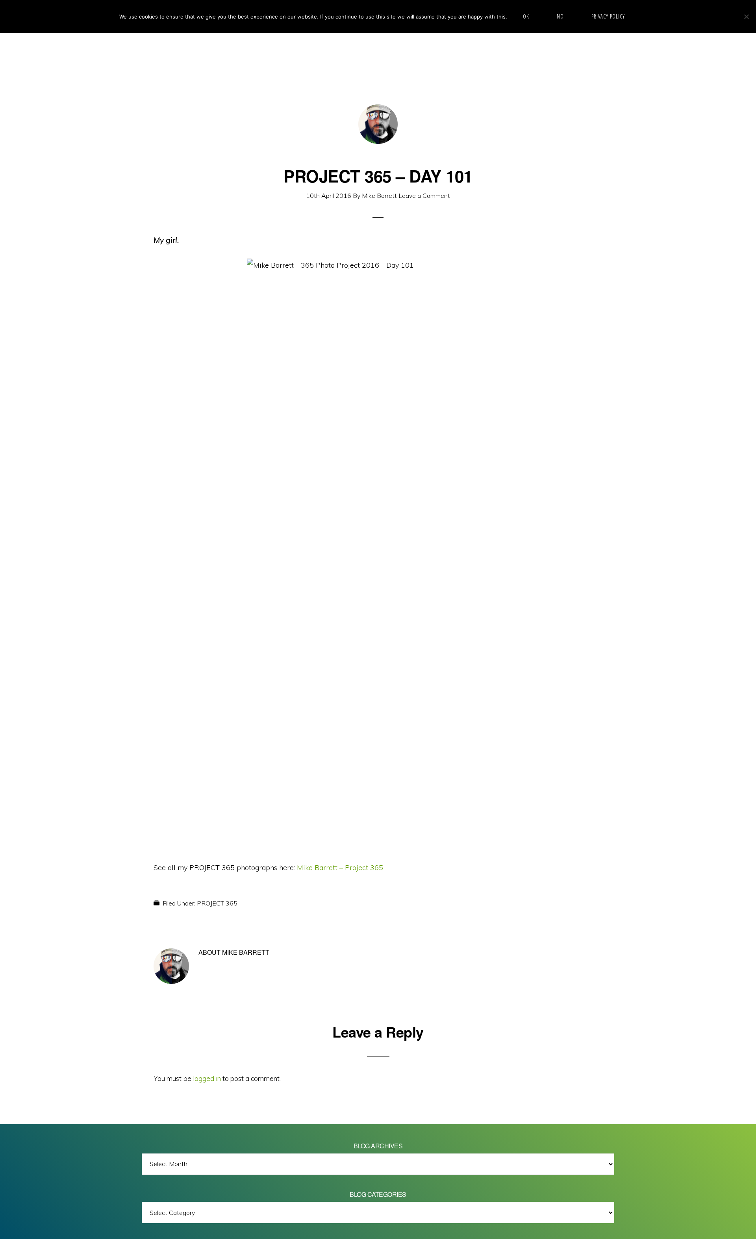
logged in (207, 1078)
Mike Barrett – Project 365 (340, 867)
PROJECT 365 (217, 903)
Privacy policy (608, 16)
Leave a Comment (424, 195)
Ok (526, 16)
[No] (746, 16)
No (560, 16)
